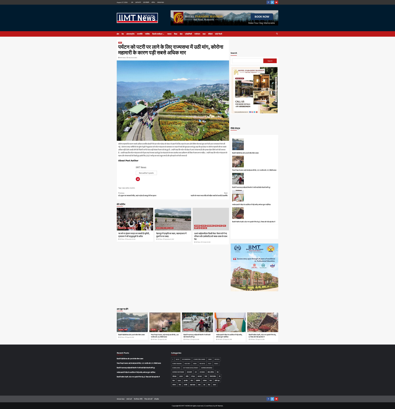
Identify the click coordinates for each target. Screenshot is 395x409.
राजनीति (139, 34)
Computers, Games (199, 359)
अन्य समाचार (202, 372)
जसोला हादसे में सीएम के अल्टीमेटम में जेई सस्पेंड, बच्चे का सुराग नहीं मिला (251, 204)
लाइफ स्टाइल (203, 228)
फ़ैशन (224, 225)
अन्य (196, 372)
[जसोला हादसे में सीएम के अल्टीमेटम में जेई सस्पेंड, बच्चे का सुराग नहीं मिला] (238, 196)
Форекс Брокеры (206, 367)
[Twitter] (272, 2)
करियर (153, 2)
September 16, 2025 (169, 239)
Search (234, 53)
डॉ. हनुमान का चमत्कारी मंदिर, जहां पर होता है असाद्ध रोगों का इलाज (137, 194)
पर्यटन (120, 42)
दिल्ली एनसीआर (157, 34)
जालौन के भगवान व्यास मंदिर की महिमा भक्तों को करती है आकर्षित (209, 194)
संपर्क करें (129, 399)
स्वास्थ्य (171, 228)
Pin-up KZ (202, 363)
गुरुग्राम (181, 376)
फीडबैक (156, 399)
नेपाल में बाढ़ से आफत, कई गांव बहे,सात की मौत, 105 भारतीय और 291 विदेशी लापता (254, 170)
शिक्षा (175, 34)
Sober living (176, 367)
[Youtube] (276, 2)
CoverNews (208, 406)
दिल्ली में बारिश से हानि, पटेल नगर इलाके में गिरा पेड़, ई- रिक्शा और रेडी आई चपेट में (253, 222)
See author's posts (146, 173)
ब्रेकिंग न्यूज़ (197, 228)
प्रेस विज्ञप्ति (146, 2)
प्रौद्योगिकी (188, 34)
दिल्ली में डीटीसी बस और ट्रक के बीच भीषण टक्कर (245, 153)
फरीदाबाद (205, 380)
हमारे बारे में (138, 2)
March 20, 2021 (132, 57)
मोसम (180, 384)
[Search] (277, 34)
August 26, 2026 (130, 337)
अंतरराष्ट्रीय (130, 34)
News (195, 363)
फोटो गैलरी (218, 34)
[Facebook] (268, 2)
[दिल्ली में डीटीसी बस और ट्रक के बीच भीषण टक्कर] (238, 145)
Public (216, 363)
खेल (181, 34)
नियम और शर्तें (148, 399)
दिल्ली (126, 329)
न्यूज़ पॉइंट (186, 380)
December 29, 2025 (131, 239)
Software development (190, 367)
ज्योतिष (147, 34)
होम (132, 2)
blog (177, 359)
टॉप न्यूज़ (193, 376)
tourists (132, 188)
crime (210, 359)
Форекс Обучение (178, 372)
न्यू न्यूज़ (179, 380)
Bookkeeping (186, 359)
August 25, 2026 (228, 339)
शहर (204, 34)
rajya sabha (125, 188)
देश (123, 34)
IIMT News (123, 57)
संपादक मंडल (160, 2)
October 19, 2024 (206, 242)
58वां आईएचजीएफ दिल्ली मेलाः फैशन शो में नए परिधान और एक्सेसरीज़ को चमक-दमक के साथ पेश (210, 236)
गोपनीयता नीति (138, 399)
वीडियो (210, 34)
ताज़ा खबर (121, 228)
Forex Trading (177, 363)
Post (209, 363)
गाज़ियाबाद (174, 376)
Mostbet (187, 363)
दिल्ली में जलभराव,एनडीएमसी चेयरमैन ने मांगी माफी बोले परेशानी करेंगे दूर (251, 187)
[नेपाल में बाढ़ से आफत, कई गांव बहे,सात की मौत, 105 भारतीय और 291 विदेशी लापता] (238, 162)
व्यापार (169, 34)
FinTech (217, 359)
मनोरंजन (197, 34)
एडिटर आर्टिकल (211, 372)
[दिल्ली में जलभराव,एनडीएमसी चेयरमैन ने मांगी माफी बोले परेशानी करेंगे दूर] (238, 179)
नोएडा (216, 225)
